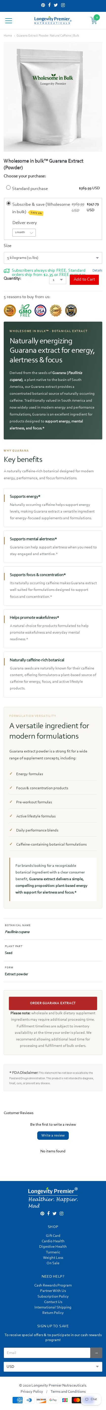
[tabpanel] (53, 97)
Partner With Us (53, 1291)
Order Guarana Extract (53, 1003)
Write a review (53, 1136)
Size (7, 246)
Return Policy (53, 1313)
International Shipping (53, 1307)
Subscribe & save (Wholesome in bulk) (41, 208)
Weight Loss (53, 1258)
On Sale (53, 1263)
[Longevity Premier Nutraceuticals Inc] (53, 20)
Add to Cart (84, 279)
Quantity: (12, 278)
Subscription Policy (53, 1297)
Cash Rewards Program (53, 1285)
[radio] (8, 187)
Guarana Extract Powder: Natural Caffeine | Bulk (48, 35)
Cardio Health (53, 1241)
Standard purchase (30, 189)
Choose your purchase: (25, 176)
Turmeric (53, 1252)
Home (8, 35)
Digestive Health (53, 1247)
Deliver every (25, 223)
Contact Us (53, 1302)
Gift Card (53, 1236)
